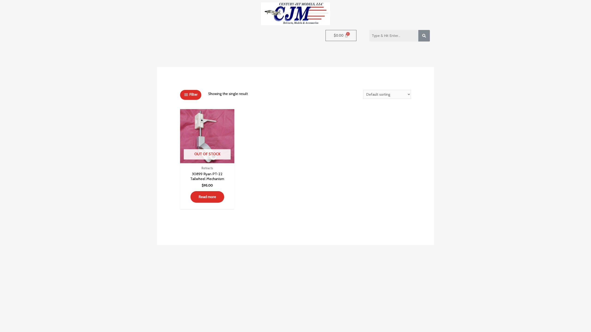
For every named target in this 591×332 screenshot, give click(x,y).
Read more (207, 197)
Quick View (207, 159)
